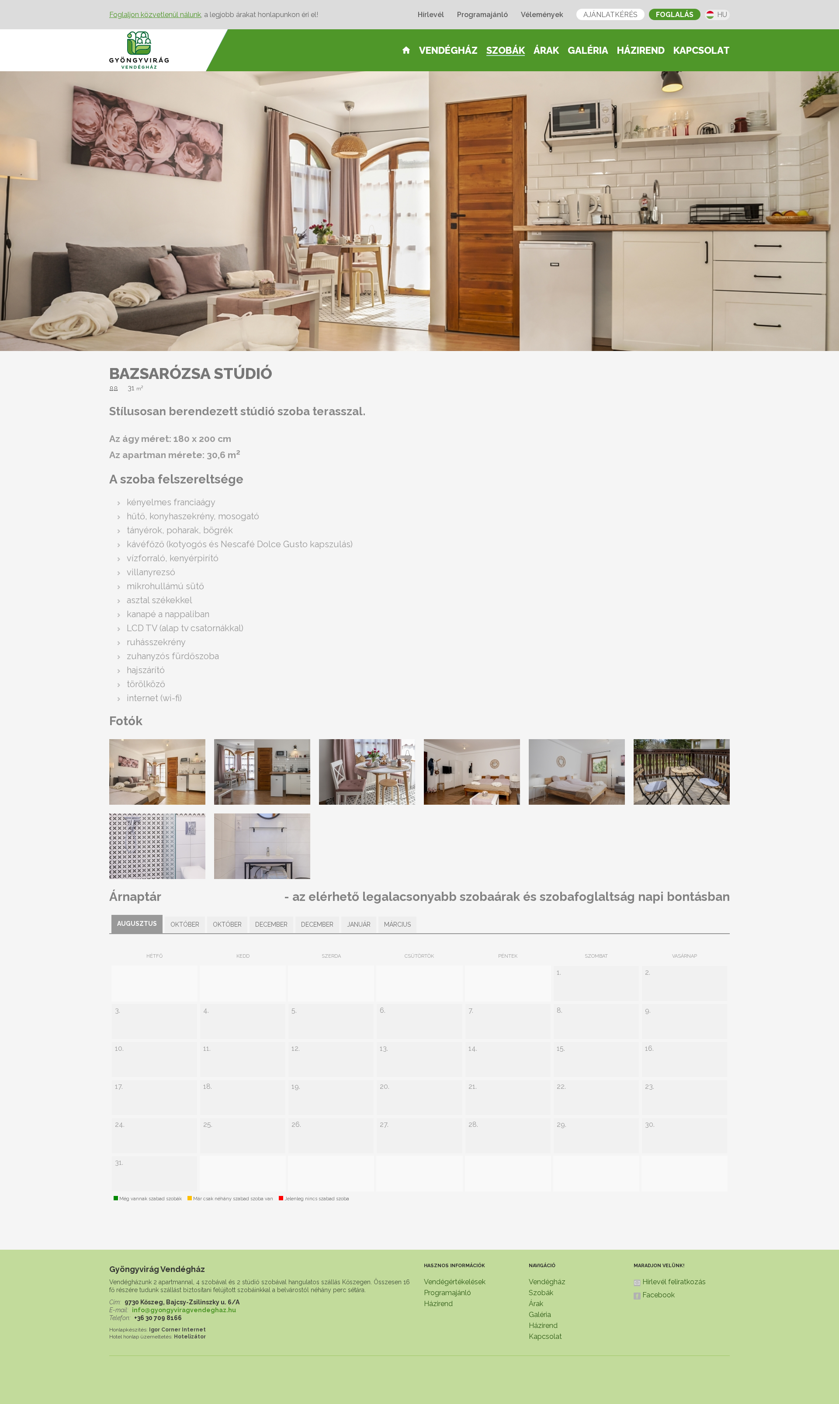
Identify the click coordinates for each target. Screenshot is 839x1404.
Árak (546, 50)
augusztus (137, 923)
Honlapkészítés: (128, 1330)
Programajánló (482, 14)
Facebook (658, 1295)
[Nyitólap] (406, 49)
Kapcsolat (701, 50)
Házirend (641, 50)
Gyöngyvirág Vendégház (157, 1269)
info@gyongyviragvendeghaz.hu (184, 1310)
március (397, 924)
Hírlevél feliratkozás (674, 1282)
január (359, 924)
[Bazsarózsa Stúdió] (163, 801)
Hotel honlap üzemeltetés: (141, 1337)
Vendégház (448, 50)
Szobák (505, 50)
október (184, 924)
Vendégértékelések (454, 1282)
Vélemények (542, 14)
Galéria (588, 50)
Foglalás (674, 14)
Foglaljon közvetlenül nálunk (155, 14)
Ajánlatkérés (610, 14)
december (271, 924)
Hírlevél (431, 14)
